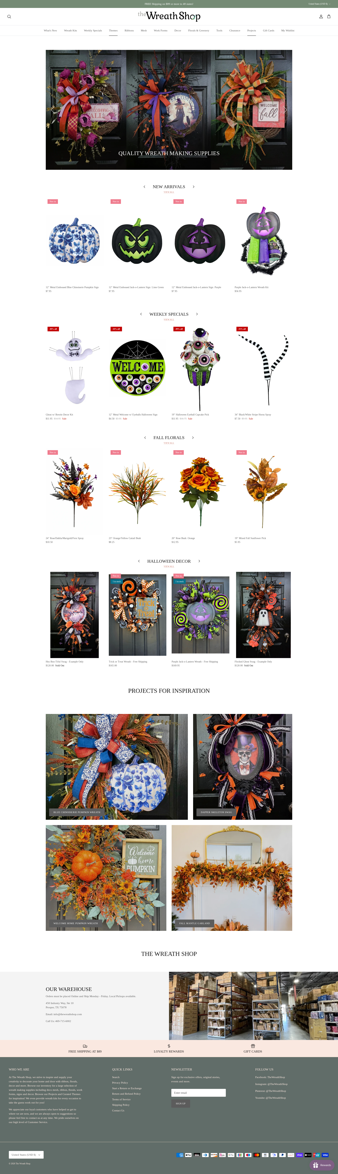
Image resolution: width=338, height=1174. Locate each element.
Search (116, 1077)
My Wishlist (287, 30)
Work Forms (160, 30)
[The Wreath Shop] (169, 16)
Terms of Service (121, 1099)
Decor (177, 30)
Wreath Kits (70, 30)
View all (169, 192)
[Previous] (53, 110)
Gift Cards (268, 30)
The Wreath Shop (23, 1163)
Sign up (181, 1103)
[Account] (320, 16)
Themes (113, 30)
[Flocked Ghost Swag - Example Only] (263, 615)
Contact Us (118, 1110)
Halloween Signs (81, 153)
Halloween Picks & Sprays (122, 153)
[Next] (285, 110)
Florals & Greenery (198, 30)
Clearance (234, 30)
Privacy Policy (120, 1082)
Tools (219, 30)
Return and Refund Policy (126, 1093)
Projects (251, 30)
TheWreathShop (276, 1077)
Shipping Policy (121, 1104)
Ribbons (129, 30)
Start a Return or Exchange (127, 1088)
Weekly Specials (93, 30)
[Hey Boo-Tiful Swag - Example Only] (75, 615)
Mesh (144, 30)
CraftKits (185, 3)
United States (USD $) (318, 4)
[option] (169, 110)
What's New (50, 30)
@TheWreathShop (275, 1091)
